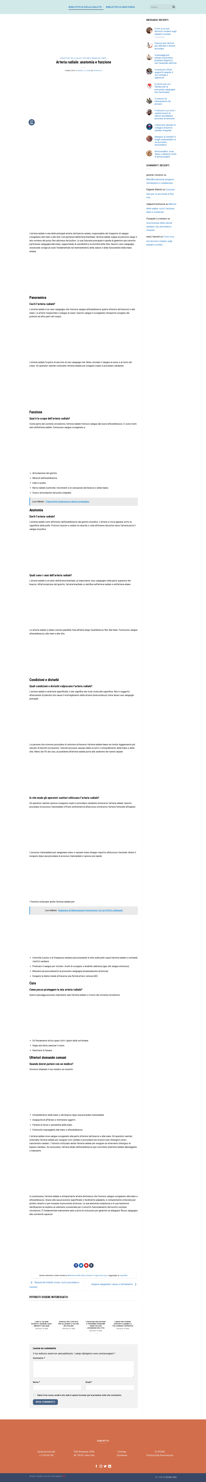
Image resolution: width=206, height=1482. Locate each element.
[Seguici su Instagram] (100, 1466)
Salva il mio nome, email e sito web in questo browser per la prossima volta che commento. (79, 1395)
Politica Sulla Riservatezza (159, 1455)
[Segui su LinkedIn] (109, 1466)
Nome (36, 1382)
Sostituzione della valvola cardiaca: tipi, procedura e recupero (159, 226)
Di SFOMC (160, 1451)
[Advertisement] (83, 37)
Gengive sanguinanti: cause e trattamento (112, 1284)
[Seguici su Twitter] (105, 1466)
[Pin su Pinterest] (86, 1265)
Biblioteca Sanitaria (120, 6)
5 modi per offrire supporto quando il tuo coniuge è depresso (122, 1324)
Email (89, 1382)
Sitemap (122, 1451)
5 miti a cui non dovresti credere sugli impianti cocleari (41, 1324)
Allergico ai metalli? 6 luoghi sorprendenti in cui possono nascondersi (165, 141)
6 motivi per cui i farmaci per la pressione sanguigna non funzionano (165, 88)
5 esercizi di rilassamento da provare (163, 101)
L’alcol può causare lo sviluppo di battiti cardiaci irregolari (165, 128)
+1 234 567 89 (46, 1455)
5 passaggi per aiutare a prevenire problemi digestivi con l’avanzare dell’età (96, 1325)
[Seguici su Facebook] (96, 1466)
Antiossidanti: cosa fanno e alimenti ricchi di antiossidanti (165, 154)
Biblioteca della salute (85, 6)
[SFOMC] (46, 7)
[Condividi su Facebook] (76, 1265)
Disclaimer (122, 1455)
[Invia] (173, 7)
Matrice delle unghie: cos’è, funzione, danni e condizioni (161, 208)
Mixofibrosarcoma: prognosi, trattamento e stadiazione (160, 181)
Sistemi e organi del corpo (95, 58)
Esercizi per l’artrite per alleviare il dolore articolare (68, 1324)
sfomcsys (97, 71)
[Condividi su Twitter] (81, 1265)
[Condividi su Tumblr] (91, 1265)
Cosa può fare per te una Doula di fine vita (160, 193)
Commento (39, 1358)
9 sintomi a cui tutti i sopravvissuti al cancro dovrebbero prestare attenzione (165, 114)
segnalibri (124, 1275)
